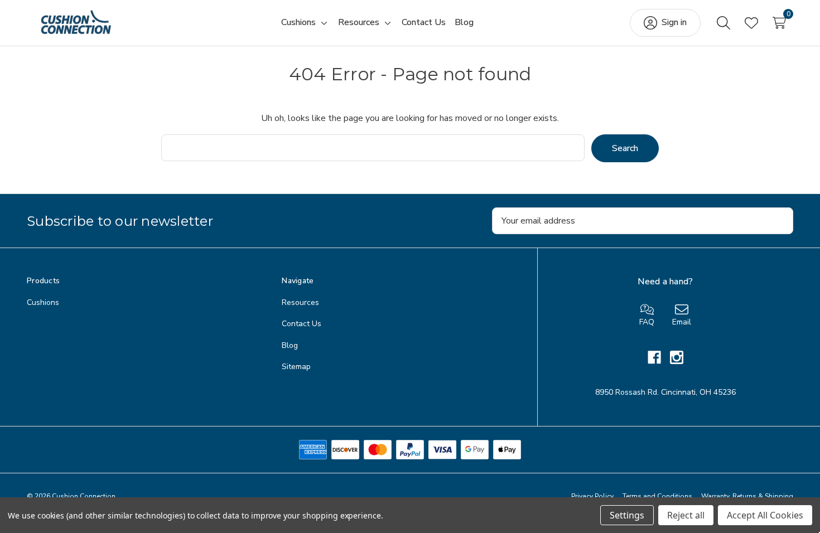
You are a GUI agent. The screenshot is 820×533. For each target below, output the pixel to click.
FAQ (646, 322)
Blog (290, 345)
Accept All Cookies (765, 515)
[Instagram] (676, 357)
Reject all (686, 515)
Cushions (43, 302)
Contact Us (301, 323)
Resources (300, 302)
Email (681, 322)
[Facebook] (659, 357)
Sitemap (296, 366)
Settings (627, 515)
